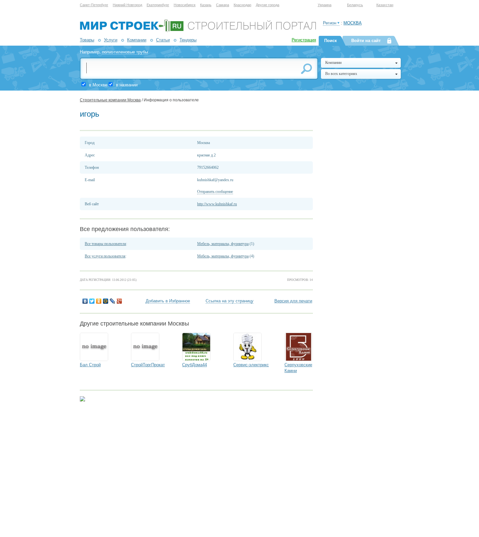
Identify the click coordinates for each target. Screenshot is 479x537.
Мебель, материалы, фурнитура (223, 243)
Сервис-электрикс (251, 364)
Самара (222, 5)
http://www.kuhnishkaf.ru (217, 204)
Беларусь (355, 5)
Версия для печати (293, 300)
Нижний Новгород (127, 5)
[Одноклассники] (98, 301)
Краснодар (242, 5)
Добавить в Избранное (168, 300)
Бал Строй (90, 364)
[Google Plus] (119, 301)
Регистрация (304, 39)
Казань (205, 5)
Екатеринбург (158, 5)
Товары (87, 39)
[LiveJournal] (112, 301)
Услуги (110, 39)
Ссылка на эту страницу (230, 300)
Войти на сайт (366, 40)
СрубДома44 (194, 364)
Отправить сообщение (215, 191)
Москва (352, 23)
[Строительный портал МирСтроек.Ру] (198, 30)
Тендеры (188, 39)
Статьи (163, 39)
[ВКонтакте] (85, 301)
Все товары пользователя (105, 243)
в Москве (98, 84)
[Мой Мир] (105, 301)
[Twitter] (92, 301)
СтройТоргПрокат (148, 364)
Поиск (330, 40)
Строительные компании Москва (110, 100)
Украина (324, 5)
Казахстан (384, 5)
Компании (136, 39)
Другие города (267, 5)
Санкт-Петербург (94, 5)
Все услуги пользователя (105, 256)
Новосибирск (185, 5)
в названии (127, 84)
